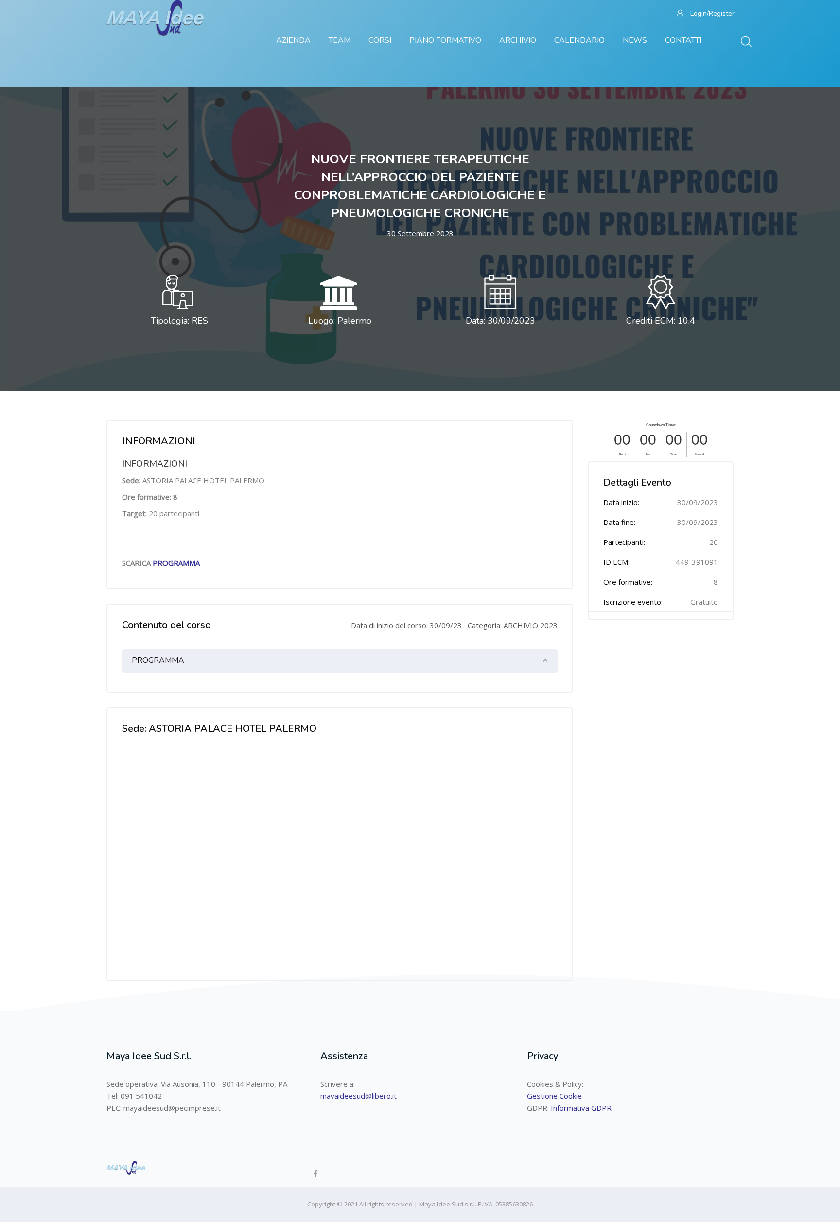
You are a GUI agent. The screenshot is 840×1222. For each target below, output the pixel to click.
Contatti (683, 40)
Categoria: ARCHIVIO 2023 (513, 625)
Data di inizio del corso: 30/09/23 (406, 625)
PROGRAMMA (176, 563)
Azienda (293, 40)
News (635, 40)
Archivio (517, 40)
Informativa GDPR (581, 1108)
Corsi (379, 40)
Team (339, 40)
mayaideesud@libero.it (358, 1095)
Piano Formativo (445, 40)
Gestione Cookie (554, 1095)
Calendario (579, 40)
